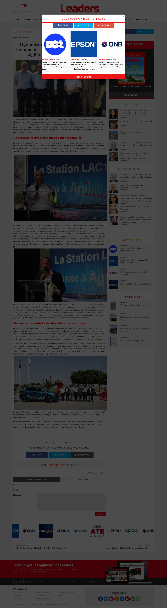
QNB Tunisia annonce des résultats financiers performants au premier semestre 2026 (111, 64)
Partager (63, 25)
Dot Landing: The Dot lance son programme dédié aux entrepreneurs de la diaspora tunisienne (54, 65)
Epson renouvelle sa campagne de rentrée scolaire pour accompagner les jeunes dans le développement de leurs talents (84, 65)
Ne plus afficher (83, 76)
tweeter (84, 25)
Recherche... (114, 8)
